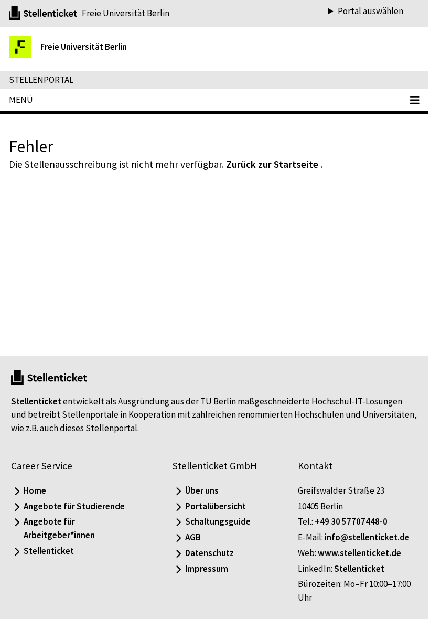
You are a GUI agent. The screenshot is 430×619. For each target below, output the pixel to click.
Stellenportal (41, 80)
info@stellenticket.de (361, 537)
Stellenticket (36, 401)
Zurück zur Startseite (272, 164)
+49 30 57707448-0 (345, 521)
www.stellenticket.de (354, 553)
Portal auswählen (362, 11)
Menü (21, 99)
